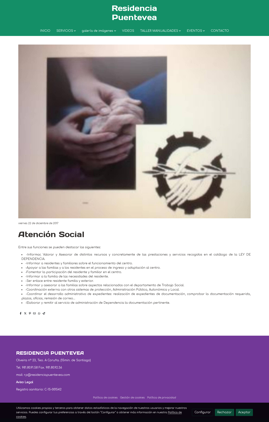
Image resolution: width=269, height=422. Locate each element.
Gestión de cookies (132, 397)
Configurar (203, 412)
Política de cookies (105, 397)
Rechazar (224, 412)
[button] (66, 31)
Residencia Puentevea (134, 13)
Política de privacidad (161, 397)
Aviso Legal (24, 382)
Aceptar (244, 412)
